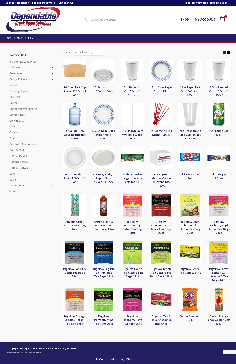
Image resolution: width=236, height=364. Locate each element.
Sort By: (67, 52)
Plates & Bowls (18, 167)
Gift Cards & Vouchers (22, 144)
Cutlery (13, 132)
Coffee (13, 103)
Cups (12, 126)
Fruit (12, 138)
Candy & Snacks (19, 79)
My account (205, 20)
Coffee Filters (17, 114)
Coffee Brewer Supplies (23, 108)
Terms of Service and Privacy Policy (23, 352)
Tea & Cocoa (17, 185)
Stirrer (13, 179)
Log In (10, 2)
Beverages (15, 73)
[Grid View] (224, 52)
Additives (14, 67)
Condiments (16, 120)
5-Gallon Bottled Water (23, 61)
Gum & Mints (17, 150)
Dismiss (135, 359)
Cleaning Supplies (19, 91)
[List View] (228, 52)
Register (23, 2)
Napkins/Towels (19, 162)
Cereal (13, 85)
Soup (12, 173)
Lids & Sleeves (18, 156)
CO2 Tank (15, 97)
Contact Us (66, 2)
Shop (185, 20)
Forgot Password (43, 2)
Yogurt (13, 191)
